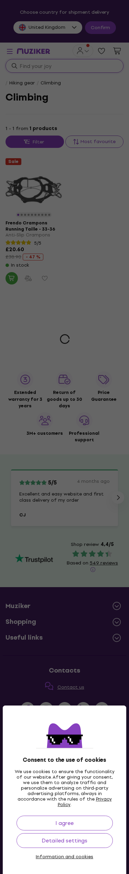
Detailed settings (64, 840)
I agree (64, 823)
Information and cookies (64, 856)
